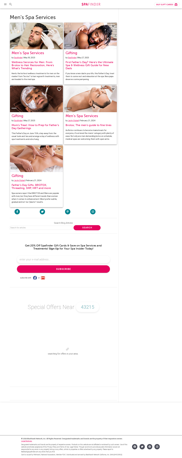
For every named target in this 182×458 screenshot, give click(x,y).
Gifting (71, 53)
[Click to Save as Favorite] (59, 26)
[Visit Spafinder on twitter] (42, 211)
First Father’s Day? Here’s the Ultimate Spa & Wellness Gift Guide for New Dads (89, 65)
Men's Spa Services (28, 53)
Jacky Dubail (73, 120)
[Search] (10, 4)
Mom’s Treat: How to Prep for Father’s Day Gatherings (35, 127)
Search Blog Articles (63, 223)
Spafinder (18, 58)
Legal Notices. (26, 441)
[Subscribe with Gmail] (43, 277)
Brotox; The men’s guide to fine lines (88, 125)
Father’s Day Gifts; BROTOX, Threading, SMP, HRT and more (31, 186)
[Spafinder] (91, 4)
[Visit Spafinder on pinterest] (67, 211)
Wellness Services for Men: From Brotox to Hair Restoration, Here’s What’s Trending (33, 65)
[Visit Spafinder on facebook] (17, 211)
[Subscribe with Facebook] (35, 277)
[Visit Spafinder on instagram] (93, 211)
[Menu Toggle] (5, 4)
